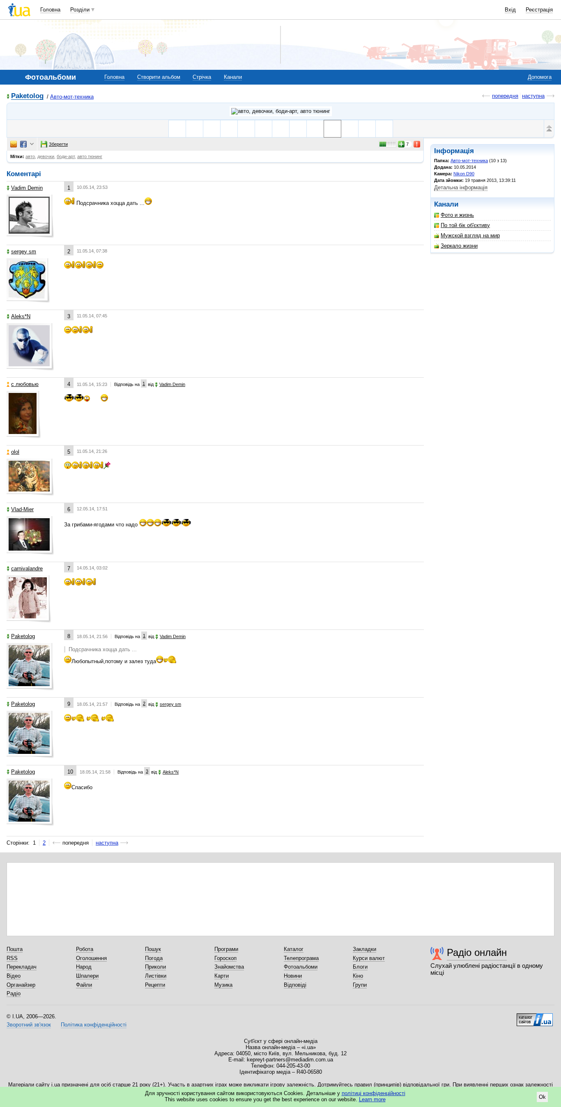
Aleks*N (20, 316)
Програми (226, 949)
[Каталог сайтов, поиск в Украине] (535, 1016)
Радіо (14, 993)
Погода (154, 958)
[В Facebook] (23, 144)
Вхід (510, 10)
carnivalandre (27, 568)
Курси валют (369, 958)
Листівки (155, 976)
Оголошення (91, 958)
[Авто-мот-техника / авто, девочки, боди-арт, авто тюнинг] (281, 111)
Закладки (364, 949)
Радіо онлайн (477, 952)
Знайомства (229, 967)
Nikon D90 (463, 173)
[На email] (13, 144)
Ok (542, 1097)
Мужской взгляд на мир (470, 235)
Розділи (80, 10)
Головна (50, 10)
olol (15, 452)
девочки (45, 156)
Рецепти (155, 985)
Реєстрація (539, 10)
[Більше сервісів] (32, 144)
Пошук (153, 949)
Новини (293, 976)
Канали (233, 77)
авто (30, 156)
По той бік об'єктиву (465, 225)
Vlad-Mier (22, 509)
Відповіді (295, 985)
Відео (14, 976)
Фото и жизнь (457, 215)
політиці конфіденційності (373, 1093)
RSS (12, 958)
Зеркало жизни (459, 246)
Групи (360, 985)
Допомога (540, 77)
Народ (84, 967)
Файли (84, 985)
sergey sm (23, 251)
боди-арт (66, 156)
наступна (533, 96)
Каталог (293, 949)
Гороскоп (225, 958)
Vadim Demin (27, 188)
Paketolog (27, 96)
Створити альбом (158, 77)
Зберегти (58, 144)
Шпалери (87, 976)
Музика (223, 985)
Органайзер (21, 985)
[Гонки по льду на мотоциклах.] (263, 129)
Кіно (358, 976)
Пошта (15, 949)
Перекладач (22, 967)
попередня (505, 96)
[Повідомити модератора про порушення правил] (417, 144)
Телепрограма (301, 958)
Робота (84, 949)
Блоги (360, 967)
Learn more (372, 1099)
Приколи (155, 967)
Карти (221, 976)
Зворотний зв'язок (29, 1025)
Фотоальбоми (300, 967)
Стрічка (202, 77)
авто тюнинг (89, 156)
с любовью (25, 384)
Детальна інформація (460, 187)
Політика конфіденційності (93, 1025)
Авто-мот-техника (72, 97)
